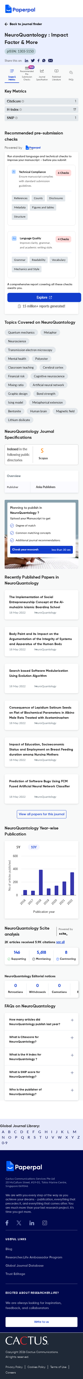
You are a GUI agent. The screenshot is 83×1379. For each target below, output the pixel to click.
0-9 (4, 1142)
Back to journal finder (26, 24)
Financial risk (16, 376)
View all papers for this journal (41, 814)
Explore (42, 297)
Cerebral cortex (53, 367)
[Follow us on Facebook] (7, 1222)
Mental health (17, 359)
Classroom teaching (21, 367)
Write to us (41, 1322)
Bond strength (46, 394)
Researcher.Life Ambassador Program (34, 1257)
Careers (11, 1372)
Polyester (41, 359)
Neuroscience (17, 341)
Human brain (38, 411)
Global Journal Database (25, 1265)
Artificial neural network (48, 385)
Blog (9, 1249)
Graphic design (17, 394)
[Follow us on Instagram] (44, 1222)
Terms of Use (58, 1367)
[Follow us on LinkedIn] (32, 1222)
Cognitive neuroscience (49, 376)
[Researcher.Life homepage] (41, 1166)
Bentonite (14, 411)
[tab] (41, 1021)
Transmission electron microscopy (30, 350)
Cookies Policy (36, 1367)
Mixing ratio (16, 385)
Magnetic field (65, 411)
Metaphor (50, 332)
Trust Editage (15, 1274)
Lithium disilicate (19, 420)
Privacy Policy (14, 1367)
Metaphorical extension (47, 402)
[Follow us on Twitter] (19, 1222)
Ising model (15, 402)
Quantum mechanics (21, 332)
